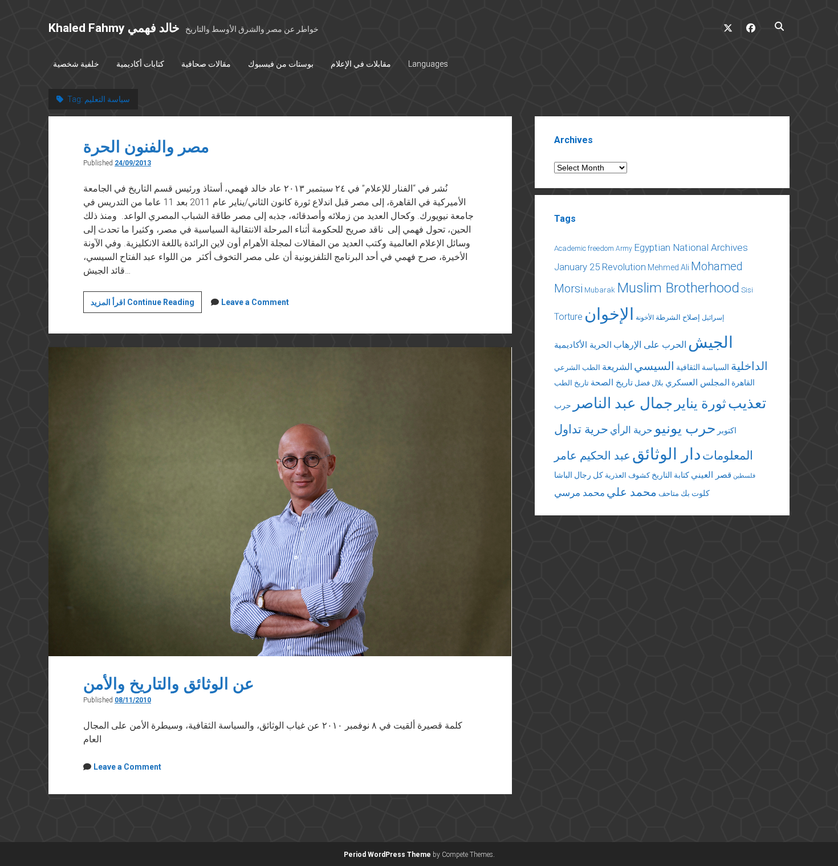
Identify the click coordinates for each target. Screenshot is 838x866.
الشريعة (617, 366)
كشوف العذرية (627, 475)
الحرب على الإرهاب (649, 344)
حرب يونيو (684, 428)
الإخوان (609, 314)
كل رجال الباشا (578, 474)
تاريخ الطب (571, 383)
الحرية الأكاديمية (583, 345)
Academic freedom (584, 248)
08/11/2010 (133, 700)
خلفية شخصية (76, 63)
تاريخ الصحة (612, 382)
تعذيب (747, 403)
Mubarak (599, 290)
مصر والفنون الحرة (146, 146)
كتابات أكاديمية (140, 63)
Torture (568, 316)
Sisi (747, 290)
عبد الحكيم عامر (592, 455)
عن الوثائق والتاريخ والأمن (168, 683)
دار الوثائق (666, 454)
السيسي (654, 366)
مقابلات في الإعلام (361, 63)
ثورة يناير (700, 404)
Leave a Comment (255, 302)
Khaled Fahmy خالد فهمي (114, 28)
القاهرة (743, 382)
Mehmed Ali (668, 267)
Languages (428, 63)
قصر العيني (711, 475)
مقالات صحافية (206, 63)
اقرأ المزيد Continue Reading (146, 305)
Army (624, 249)
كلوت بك (695, 493)
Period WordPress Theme (387, 855)
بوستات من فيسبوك (281, 63)
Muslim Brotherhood (678, 287)
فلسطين (744, 475)
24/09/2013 (133, 163)
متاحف (668, 493)
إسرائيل (713, 318)
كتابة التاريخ (670, 474)
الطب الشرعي (577, 367)
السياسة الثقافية (702, 367)
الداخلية (749, 366)
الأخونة (645, 318)
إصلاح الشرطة (678, 317)
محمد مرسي (579, 492)
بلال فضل (649, 383)
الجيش (710, 342)
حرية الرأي (631, 430)
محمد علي (632, 492)
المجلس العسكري (697, 382)
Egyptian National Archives (691, 247)
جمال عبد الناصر (623, 403)
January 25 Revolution (600, 267)
